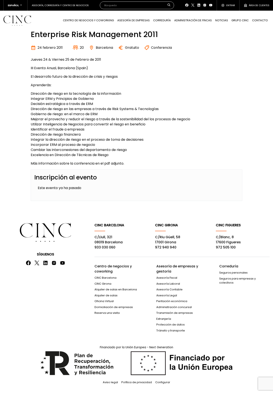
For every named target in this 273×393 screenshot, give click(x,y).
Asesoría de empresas (133, 20)
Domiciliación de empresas (113, 307)
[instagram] (204, 5)
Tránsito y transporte (170, 330)
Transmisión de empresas (174, 313)
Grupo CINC (240, 20)
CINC (17, 20)
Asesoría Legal (166, 295)
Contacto (260, 20)
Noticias (221, 20)
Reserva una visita (107, 313)
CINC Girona (102, 284)
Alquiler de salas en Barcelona (115, 289)
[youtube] (210, 5)
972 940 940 (165, 247)
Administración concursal (174, 307)
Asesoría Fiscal (166, 278)
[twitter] (193, 5)
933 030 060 (104, 247)
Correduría (162, 20)
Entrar (230, 5)
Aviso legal (110, 382)
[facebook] (187, 5)
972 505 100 (226, 247)
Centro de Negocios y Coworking (88, 20)
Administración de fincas (193, 20)
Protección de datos (170, 325)
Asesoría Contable (169, 289)
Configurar (162, 382)
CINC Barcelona (105, 278)
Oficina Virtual (104, 301)
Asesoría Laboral (168, 284)
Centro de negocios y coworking (113, 269)
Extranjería (163, 319)
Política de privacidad (136, 382)
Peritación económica (171, 301)
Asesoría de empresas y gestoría (177, 269)
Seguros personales (233, 273)
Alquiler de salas (106, 295)
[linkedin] (198, 5)
